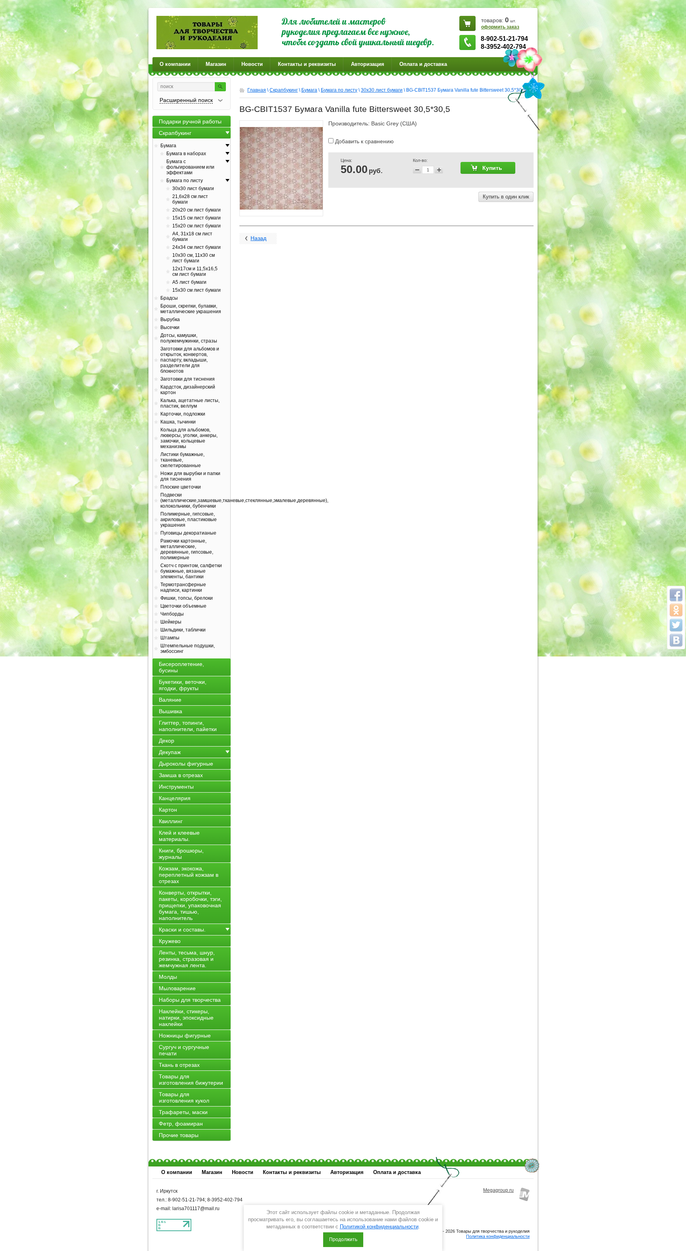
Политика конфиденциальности (498, 1236)
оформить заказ (500, 27)
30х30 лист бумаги (382, 90)
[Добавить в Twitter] (676, 625)
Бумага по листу (339, 90)
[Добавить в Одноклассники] (676, 610)
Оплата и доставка (423, 64)
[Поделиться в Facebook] (676, 595)
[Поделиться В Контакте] (676, 640)
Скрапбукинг (284, 90)
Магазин (216, 64)
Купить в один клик (506, 197)
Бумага (309, 90)
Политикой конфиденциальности (379, 1227)
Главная (256, 90)
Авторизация (367, 64)
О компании (175, 64)
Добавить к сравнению (363, 141)
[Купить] (488, 168)
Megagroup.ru (498, 1190)
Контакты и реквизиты (307, 64)
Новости (252, 64)
